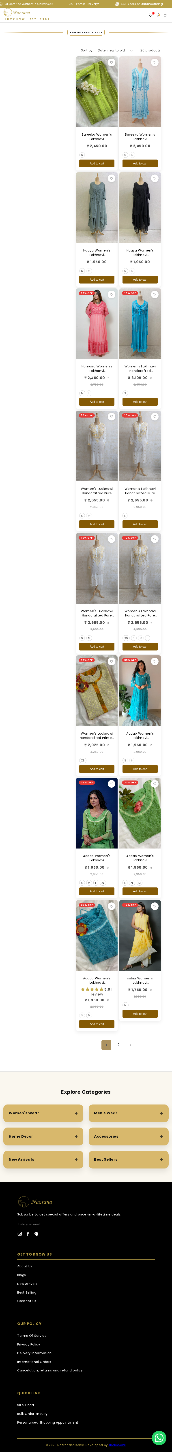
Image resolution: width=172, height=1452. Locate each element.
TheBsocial (117, 1445)
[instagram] (19, 1235)
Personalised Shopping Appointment (47, 1422)
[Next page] (130, 1045)
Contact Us (26, 1301)
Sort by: (87, 50)
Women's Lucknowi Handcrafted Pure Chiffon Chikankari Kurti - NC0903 (97, 618)
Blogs (21, 1275)
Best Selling (26, 1292)
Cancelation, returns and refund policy (50, 1370)
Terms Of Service (32, 1335)
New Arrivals (27, 1283)
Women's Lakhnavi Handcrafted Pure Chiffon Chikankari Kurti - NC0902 (140, 495)
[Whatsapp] (159, 1438)
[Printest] (36, 1235)
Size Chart (25, 1405)
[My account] (158, 15)
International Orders (34, 1362)
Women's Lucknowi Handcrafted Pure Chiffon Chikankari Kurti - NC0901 (97, 495)
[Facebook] (28, 1235)
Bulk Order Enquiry (32, 1413)
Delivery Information (34, 1353)
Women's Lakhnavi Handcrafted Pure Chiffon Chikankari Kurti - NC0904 (140, 618)
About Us (24, 1266)
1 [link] (106, 1045)
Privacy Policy (28, 1344)
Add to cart (97, 163)
